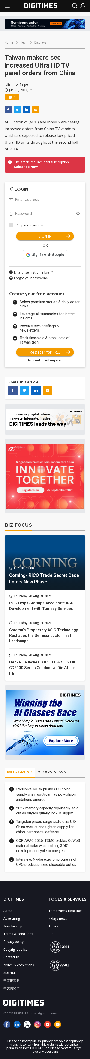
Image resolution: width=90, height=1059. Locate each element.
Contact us (11, 957)
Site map (10, 972)
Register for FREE (45, 352)
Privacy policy (13, 941)
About (7, 910)
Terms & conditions (18, 934)
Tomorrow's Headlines (65, 910)
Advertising (11, 918)
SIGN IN (45, 236)
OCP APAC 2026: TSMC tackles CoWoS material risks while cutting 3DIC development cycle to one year (48, 845)
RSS (51, 934)
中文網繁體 (11, 980)
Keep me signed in (29, 225)
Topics (53, 926)
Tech (23, 42)
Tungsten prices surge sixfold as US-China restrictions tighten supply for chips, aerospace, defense (46, 826)
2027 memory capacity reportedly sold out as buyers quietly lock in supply (47, 810)
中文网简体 (11, 988)
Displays (40, 42)
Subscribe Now (26, 166)
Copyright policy (15, 949)
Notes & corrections (18, 965)
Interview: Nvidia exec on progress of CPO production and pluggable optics (46, 862)
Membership (12, 926)
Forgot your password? (31, 278)
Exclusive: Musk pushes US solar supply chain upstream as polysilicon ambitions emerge (46, 794)
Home (9, 42)
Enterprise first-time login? (33, 272)
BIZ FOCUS (18, 525)
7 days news (57, 918)
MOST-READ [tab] (20, 772)
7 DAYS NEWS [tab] (52, 772)
